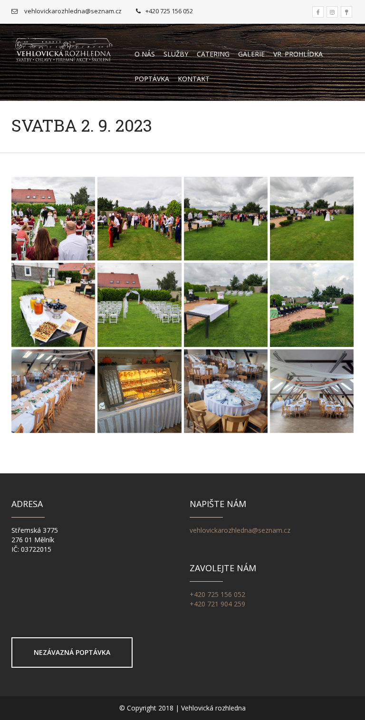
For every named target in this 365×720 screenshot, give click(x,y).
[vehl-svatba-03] (226, 218)
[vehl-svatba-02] (53, 218)
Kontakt (194, 78)
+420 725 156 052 (217, 594)
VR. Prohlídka (298, 53)
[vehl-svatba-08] (312, 304)
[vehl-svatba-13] (312, 391)
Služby (175, 53)
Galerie (251, 53)
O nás (144, 53)
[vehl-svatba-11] (139, 391)
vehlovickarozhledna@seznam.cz (240, 530)
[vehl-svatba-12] (226, 391)
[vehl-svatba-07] (226, 304)
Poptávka (151, 78)
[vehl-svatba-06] (139, 304)
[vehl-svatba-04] (312, 218)
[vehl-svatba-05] (53, 304)
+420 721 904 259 (217, 603)
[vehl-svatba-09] (53, 391)
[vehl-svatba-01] (139, 218)
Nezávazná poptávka (72, 652)
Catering (213, 53)
